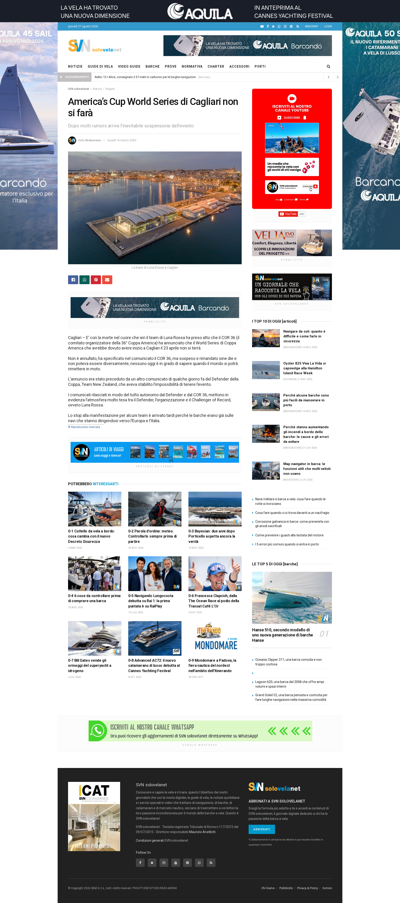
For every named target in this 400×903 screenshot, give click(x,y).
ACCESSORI (239, 66)
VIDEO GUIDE (129, 66)
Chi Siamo (268, 888)
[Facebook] (268, 26)
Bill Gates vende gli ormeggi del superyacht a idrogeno (89, 665)
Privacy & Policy (307, 888)
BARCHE (153, 66)
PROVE (171, 66)
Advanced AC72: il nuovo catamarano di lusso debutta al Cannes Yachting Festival (154, 665)
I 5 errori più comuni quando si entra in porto (287, 544)
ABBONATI (311, 26)
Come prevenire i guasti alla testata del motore (289, 535)
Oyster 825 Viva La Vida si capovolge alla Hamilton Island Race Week (304, 368)
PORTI (260, 66)
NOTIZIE (75, 66)
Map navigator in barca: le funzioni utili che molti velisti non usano (307, 469)
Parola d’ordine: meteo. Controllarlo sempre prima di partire (152, 536)
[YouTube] (262, 26)
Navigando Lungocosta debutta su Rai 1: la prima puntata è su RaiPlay (150, 601)
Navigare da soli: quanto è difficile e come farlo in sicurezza (304, 336)
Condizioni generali (150, 840)
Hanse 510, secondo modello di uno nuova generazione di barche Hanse (282, 635)
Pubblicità (286, 888)
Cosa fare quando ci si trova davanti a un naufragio (292, 513)
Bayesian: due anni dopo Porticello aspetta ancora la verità (211, 536)
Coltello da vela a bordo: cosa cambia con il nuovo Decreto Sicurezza (91, 536)
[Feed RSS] (298, 26)
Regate (110, 89)
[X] (273, 26)
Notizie (97, 89)
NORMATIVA (192, 66)
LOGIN (328, 26)
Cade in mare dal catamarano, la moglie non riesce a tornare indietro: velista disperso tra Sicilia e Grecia (163, 77)
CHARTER (216, 66)
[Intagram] (285, 26)
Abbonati (261, 829)
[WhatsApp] (279, 26)
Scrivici (327, 888)
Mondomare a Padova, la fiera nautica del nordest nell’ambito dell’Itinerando (212, 665)
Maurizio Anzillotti (202, 832)
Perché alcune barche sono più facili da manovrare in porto (306, 400)
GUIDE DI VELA (100, 66)
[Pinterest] (291, 26)
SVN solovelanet (78, 89)
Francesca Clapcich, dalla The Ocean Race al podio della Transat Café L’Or (213, 601)
